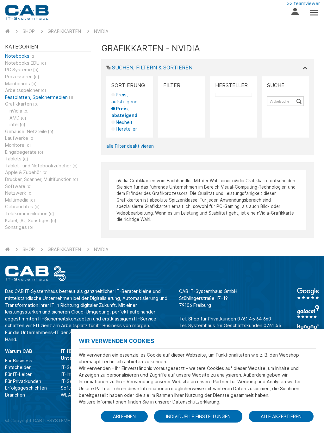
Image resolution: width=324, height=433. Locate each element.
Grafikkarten (64, 31)
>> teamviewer (303, 3)
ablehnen (124, 416)
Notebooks (20, 56)
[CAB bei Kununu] (308, 328)
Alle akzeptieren (281, 416)
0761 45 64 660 (254, 318)
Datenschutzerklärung (195, 401)
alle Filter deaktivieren (130, 146)
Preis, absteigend (124, 112)
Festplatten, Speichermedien (39, 97)
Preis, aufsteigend (124, 98)
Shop (28, 31)
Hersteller (126, 129)
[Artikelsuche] (300, 101)
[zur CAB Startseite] (27, 12)
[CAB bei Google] (308, 293)
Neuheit (124, 122)
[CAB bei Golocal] (308, 311)
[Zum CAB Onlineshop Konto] (295, 12)
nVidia (101, 31)
